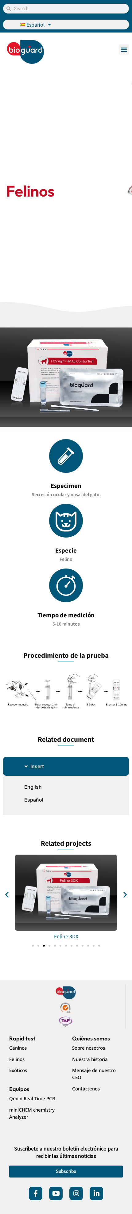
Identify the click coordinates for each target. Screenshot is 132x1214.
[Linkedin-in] (96, 1193)
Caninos (18, 1048)
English (33, 787)
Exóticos (18, 1070)
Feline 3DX (66, 936)
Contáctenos (86, 1089)
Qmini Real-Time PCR (32, 1098)
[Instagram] (76, 1193)
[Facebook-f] (35, 1193)
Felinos (17, 1059)
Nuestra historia (90, 1059)
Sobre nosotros (88, 1048)
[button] (124, 49)
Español (33, 800)
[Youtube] (56, 1193)
